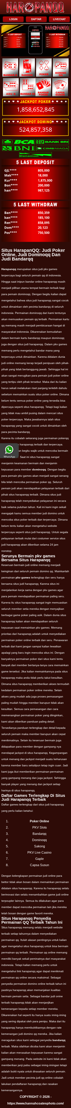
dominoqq (39, 469)
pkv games (23, 577)
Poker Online (39, 821)
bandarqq (58, 1040)
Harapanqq (8, 269)
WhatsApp (9, 456)
